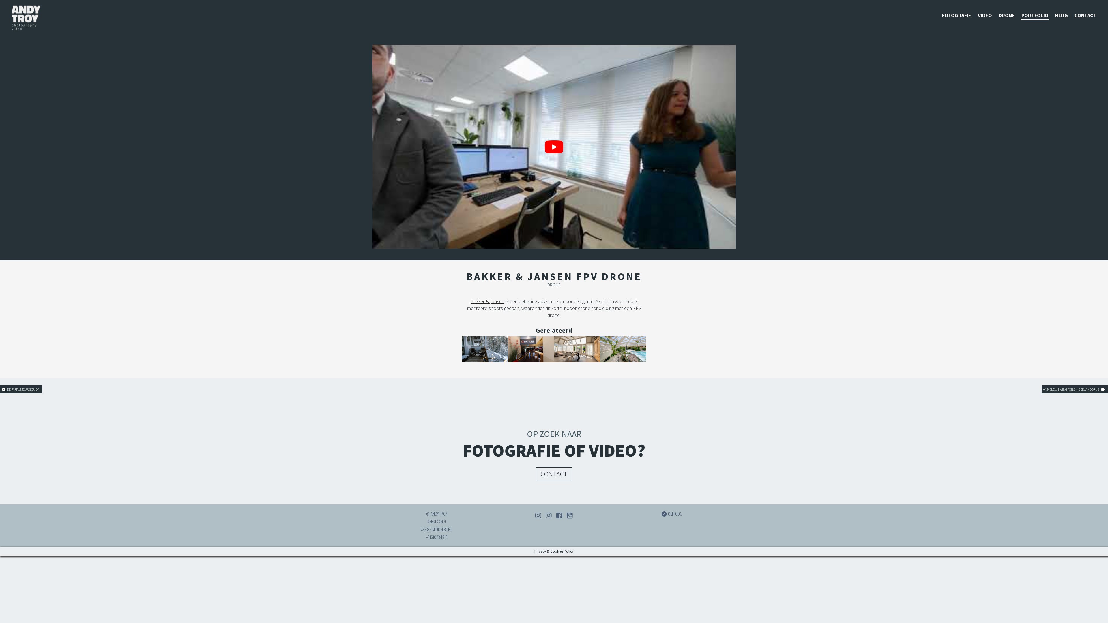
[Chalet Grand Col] (485, 349)
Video (985, 15)
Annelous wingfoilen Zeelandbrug (1071, 389)
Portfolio (1035, 15)
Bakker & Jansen (487, 301)
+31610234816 (437, 537)
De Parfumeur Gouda (22, 389)
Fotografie (956, 15)
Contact (1085, 15)
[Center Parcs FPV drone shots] (623, 349)
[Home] (26, 19)
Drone (1007, 15)
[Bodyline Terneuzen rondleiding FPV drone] (531, 349)
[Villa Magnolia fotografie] (577, 349)
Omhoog (675, 514)
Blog (1061, 15)
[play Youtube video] (554, 147)
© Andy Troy (436, 514)
